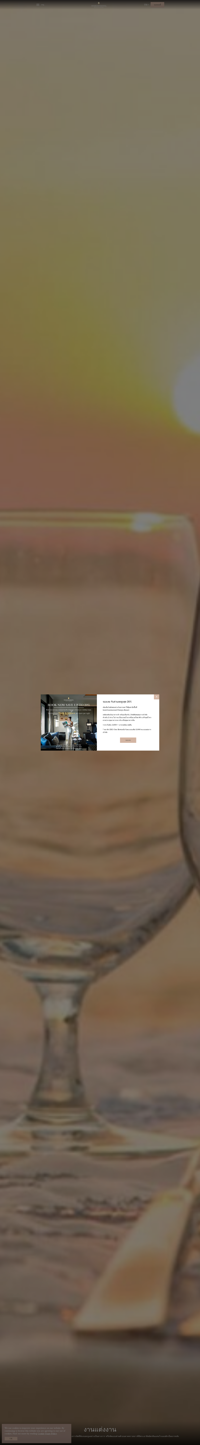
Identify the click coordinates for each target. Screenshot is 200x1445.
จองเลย (128, 740)
